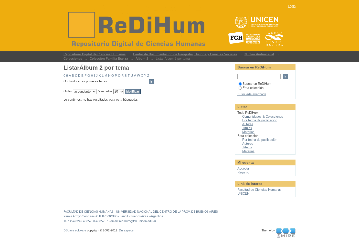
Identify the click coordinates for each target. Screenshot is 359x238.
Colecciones (72, 58)
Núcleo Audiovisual (259, 54)
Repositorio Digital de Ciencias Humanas (94, 54)
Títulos (247, 128)
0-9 (65, 75)
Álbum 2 (142, 58)
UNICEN (243, 193)
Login (292, 6)
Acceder (243, 168)
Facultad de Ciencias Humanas (259, 189)
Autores (247, 124)
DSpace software (74, 230)
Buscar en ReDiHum (257, 84)
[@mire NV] (286, 233)
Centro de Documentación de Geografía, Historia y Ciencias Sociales (185, 54)
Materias (248, 132)
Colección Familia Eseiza (109, 58)
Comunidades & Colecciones (262, 116)
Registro (243, 172)
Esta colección (253, 88)
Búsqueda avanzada (251, 94)
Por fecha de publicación (259, 120)
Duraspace (126, 230)
